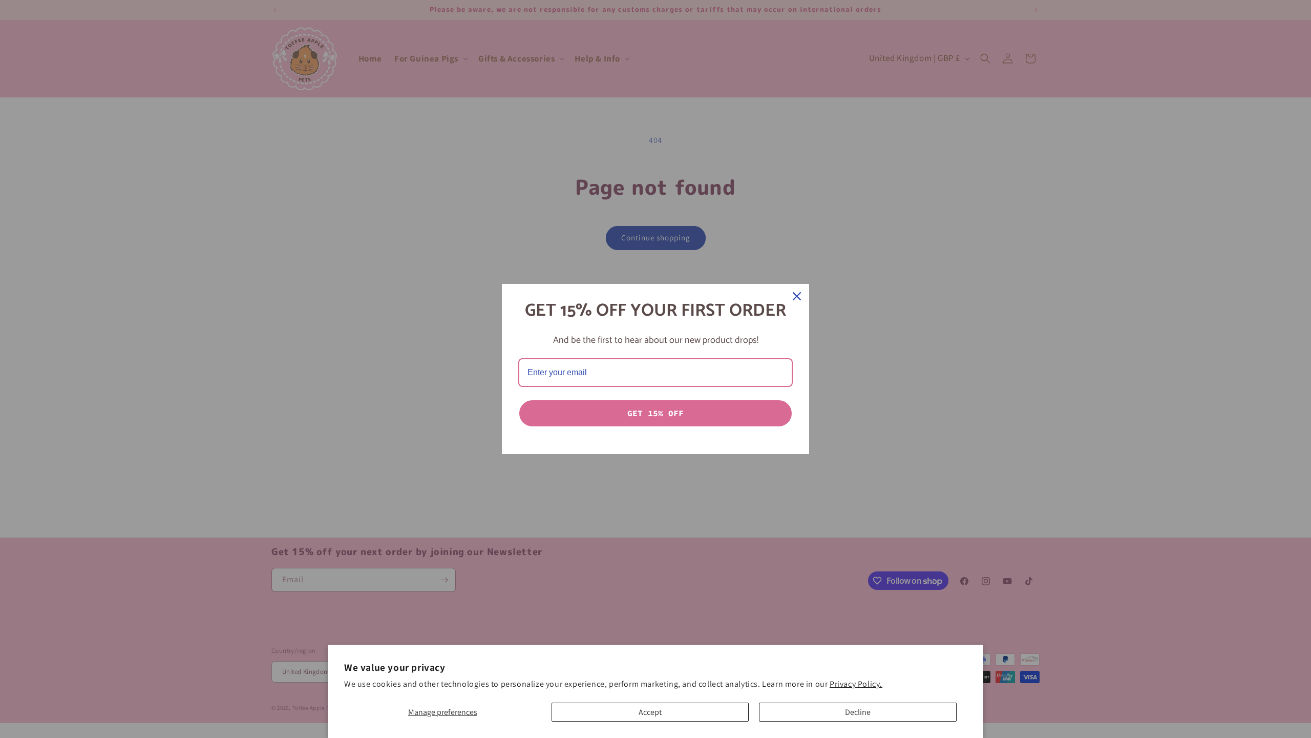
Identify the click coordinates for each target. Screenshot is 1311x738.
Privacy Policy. (856, 684)
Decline (858, 712)
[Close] (797, 296)
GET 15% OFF (655, 413)
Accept (650, 712)
